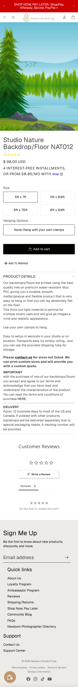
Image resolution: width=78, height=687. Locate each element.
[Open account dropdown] (64, 17)
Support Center (14, 650)
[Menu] (4, 17)
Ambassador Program (23, 590)
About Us (14, 578)
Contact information (39, 671)
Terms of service (56, 667)
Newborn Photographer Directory (31, 626)
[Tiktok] (42, 679)
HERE (22, 399)
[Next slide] (73, 6)
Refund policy (19, 667)
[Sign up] (67, 557)
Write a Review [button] (40, 474)
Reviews (13, 596)
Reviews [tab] (26, 486)
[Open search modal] (13, 17)
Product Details (19, 276)
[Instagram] (35, 679)
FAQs (11, 620)
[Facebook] (28, 679)
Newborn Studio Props (43, 661)
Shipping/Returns (20, 602)
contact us (23, 357)
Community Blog (19, 614)
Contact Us (11, 644)
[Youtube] (49, 679)
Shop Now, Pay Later (22, 608)
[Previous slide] (4, 6)
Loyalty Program (19, 584)
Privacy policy (37, 667)
